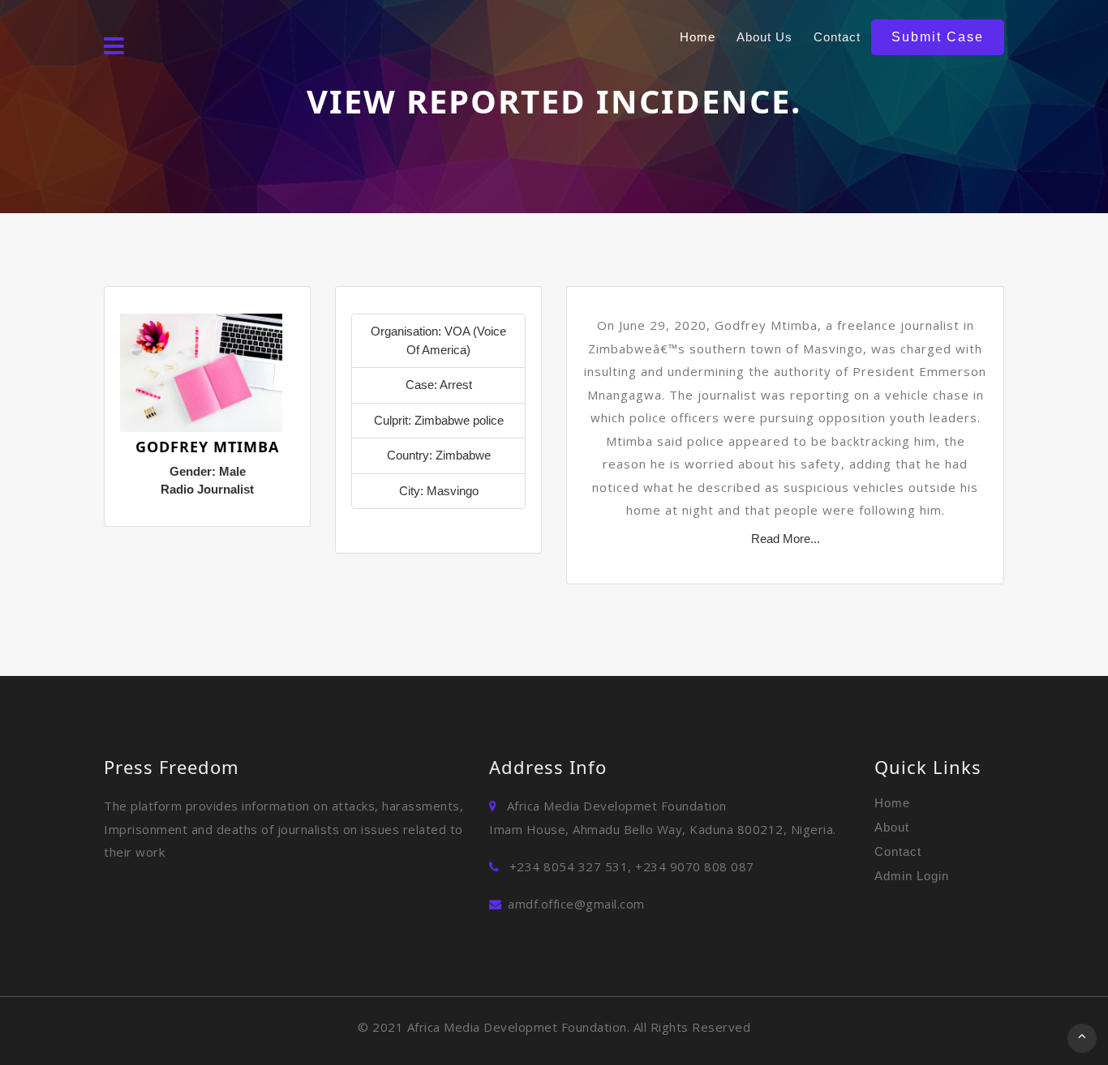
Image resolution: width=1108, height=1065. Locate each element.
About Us (764, 37)
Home (697, 37)
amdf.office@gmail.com (576, 904)
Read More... (785, 538)
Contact (837, 37)
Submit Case (937, 37)
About (891, 827)
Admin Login (911, 876)
